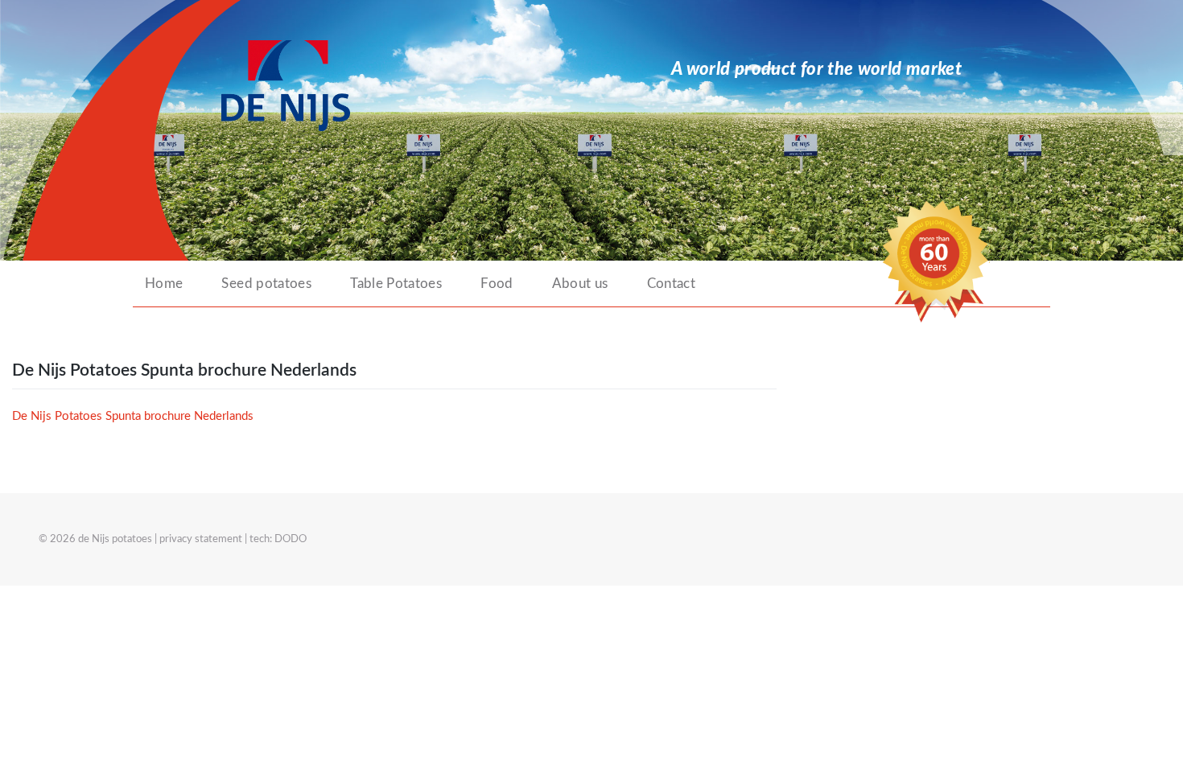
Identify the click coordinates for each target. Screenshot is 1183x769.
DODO (290, 539)
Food (496, 283)
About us (580, 283)
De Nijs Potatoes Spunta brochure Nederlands (133, 416)
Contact (671, 283)
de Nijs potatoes (115, 539)
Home (164, 283)
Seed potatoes (266, 283)
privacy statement (200, 539)
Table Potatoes (396, 283)
